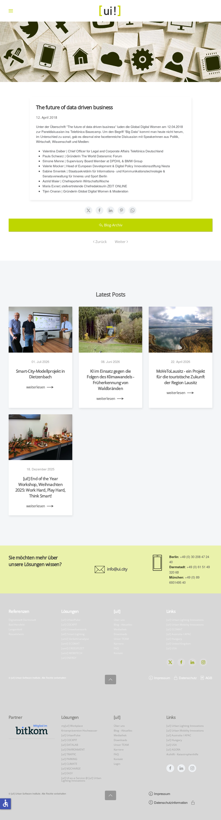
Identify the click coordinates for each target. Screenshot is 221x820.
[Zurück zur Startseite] (110, 10)
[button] (11, 10)
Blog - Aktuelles (123, 624)
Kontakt (118, 653)
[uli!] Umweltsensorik (74, 629)
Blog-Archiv (113, 225)
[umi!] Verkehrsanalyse (75, 639)
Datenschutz (188, 677)
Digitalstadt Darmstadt (22, 620)
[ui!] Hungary (174, 639)
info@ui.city (117, 569)
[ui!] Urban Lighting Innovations (185, 620)
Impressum (162, 677)
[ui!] (117, 717)
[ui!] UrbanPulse (71, 620)
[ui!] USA (171, 648)
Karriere (119, 643)
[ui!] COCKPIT (69, 624)
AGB (208, 677)
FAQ (116, 648)
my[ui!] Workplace (72, 726)
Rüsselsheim (16, 634)
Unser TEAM (121, 639)
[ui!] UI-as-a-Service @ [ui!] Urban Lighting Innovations (81, 779)
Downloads (120, 634)
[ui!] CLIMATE (69, 764)
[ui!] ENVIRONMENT (73, 749)
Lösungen (70, 611)
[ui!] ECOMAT (174, 629)
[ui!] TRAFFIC (68, 754)
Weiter (120, 241)
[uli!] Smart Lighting (73, 634)
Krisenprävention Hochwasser (79, 730)
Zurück (101, 241)
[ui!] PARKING (69, 759)
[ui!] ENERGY (68, 658)
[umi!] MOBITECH (71, 653)
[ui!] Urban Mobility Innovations (185, 624)
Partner (15, 717)
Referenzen (19, 611)
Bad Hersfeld (16, 624)
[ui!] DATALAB (69, 745)
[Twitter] (88, 210)
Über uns (119, 620)
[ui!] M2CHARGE (71, 768)
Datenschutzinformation (171, 802)
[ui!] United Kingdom (178, 643)
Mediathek (120, 629)
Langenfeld (15, 629)
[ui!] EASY (67, 773)
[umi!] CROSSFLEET (72, 648)
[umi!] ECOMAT (70, 643)
